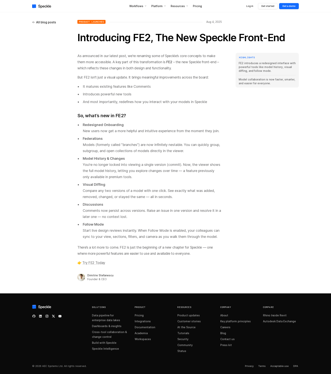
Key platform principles (235, 321)
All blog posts (46, 22)
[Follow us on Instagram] (47, 316)
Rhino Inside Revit (275, 315)
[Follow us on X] (53, 316)
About (224, 315)
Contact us (227, 339)
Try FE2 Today (93, 263)
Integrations (143, 321)
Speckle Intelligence (105, 348)
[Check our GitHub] (34, 316)
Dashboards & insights (106, 326)
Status (181, 351)
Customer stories (189, 321)
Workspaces (143, 339)
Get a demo (289, 6)
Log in (249, 6)
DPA (295, 365)
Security (182, 339)
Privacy (249, 365)
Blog (223, 333)
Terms (262, 365)
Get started (267, 6)
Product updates (188, 315)
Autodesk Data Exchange (279, 321)
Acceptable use (279, 365)
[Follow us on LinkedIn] (40, 316)
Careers (225, 327)
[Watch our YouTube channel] (60, 316)
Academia (141, 333)
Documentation (145, 327)
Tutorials (183, 333)
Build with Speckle (104, 342)
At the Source (186, 327)
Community (185, 345)
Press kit (226, 345)
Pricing (139, 315)
